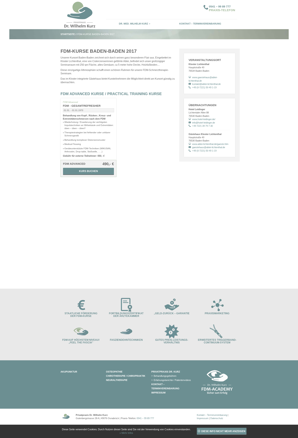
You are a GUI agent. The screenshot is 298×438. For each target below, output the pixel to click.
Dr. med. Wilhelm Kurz (134, 23)
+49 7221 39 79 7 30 (202, 126)
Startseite (68, 34)
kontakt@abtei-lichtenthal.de (206, 84)
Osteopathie (114, 371)
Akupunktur (69, 371)
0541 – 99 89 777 (220, 6)
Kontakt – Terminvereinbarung (200, 23)
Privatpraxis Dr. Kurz (165, 371)
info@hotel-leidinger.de (203, 122)
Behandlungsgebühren (165, 376)
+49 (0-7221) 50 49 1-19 (204, 87)
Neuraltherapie (116, 380)
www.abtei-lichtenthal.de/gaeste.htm (210, 144)
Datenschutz (216, 418)
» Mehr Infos (126, 433)
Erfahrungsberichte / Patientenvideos (172, 380)
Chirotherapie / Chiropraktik (125, 376)
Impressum (158, 392)
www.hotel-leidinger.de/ (203, 119)
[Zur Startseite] (81, 14)
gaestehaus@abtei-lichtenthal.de (208, 147)
